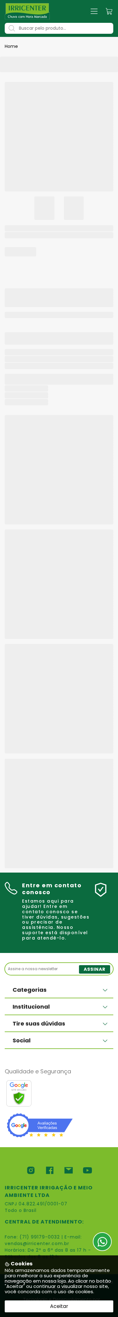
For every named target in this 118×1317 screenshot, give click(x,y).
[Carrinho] (109, 11)
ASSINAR (94, 969)
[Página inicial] (27, 11)
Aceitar (59, 1306)
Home (11, 46)
